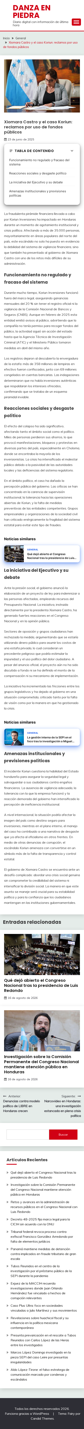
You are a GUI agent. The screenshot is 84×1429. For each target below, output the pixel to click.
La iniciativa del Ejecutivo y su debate (36, 182)
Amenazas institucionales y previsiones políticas (37, 193)
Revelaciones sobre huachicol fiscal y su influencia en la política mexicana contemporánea (40, 1323)
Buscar (63, 1134)
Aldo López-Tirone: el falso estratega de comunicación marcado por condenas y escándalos (40, 1374)
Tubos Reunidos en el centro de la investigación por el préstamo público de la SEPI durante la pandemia (41, 1271)
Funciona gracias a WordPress (27, 1414)
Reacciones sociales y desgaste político (37, 173)
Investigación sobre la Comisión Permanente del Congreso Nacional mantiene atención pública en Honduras (41, 1064)
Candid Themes (42, 1418)
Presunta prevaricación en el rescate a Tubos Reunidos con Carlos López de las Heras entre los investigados (43, 1340)
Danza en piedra (32, 11)
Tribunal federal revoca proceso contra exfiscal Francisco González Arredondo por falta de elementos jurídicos (42, 1236)
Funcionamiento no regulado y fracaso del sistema (39, 162)
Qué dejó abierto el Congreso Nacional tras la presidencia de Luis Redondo (41, 985)
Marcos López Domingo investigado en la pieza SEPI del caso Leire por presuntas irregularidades (41, 1357)
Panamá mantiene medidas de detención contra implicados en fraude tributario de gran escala (43, 1254)
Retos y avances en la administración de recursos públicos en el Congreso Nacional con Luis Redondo (44, 1207)
